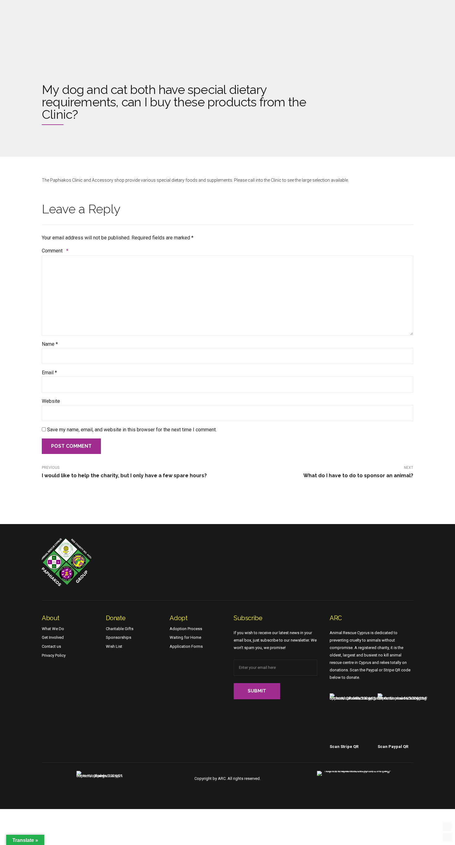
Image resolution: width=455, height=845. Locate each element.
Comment (55, 251)
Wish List (114, 646)
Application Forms (186, 646)
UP (447, 826)
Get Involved (53, 637)
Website (51, 401)
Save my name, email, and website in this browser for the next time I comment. (132, 430)
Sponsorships (118, 637)
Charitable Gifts (119, 628)
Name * (50, 344)
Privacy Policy (54, 655)
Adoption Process (186, 628)
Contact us (51, 646)
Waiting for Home (185, 637)
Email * (49, 373)
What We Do (53, 628)
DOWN (447, 837)
